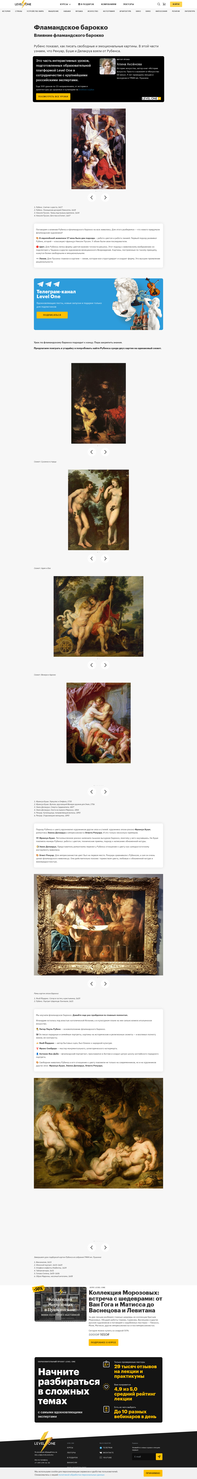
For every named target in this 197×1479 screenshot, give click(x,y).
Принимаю (153, 1473)
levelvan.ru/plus (86, 89)
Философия (161, 11)
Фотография (109, 11)
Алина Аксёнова (129, 64)
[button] (97, 191)
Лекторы (128, 4)
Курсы (64, 4)
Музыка (79, 11)
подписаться (52, 315)
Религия (176, 11)
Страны (18, 11)
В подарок (87, 4)
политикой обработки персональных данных (81, 1475)
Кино (138, 11)
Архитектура (125, 11)
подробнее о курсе (103, 1342)
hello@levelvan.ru (44, 1455)
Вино (148, 11)
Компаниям (108, 4)
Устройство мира (35, 11)
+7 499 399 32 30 (42, 1463)
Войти (176, 4)
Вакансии (72, 1462)
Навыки (67, 11)
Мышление (53, 11)
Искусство (93, 11)
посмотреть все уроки (53, 97)
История (6, 11)
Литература (190, 11)
